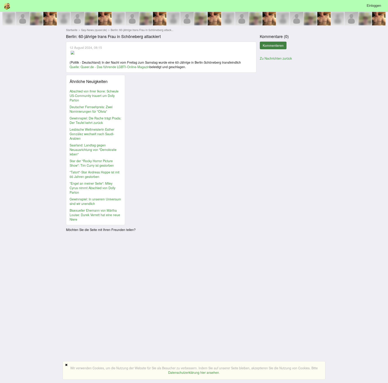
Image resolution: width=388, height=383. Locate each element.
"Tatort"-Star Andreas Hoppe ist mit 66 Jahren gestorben (94, 174)
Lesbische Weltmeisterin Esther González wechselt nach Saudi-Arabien (92, 134)
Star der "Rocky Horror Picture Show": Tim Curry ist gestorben (92, 163)
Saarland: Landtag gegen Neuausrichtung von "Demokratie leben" (93, 149)
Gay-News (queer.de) (94, 30)
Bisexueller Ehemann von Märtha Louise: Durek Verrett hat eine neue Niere (95, 215)
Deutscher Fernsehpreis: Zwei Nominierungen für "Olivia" (91, 109)
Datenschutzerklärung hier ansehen (193, 372)
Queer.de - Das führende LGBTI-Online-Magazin (115, 67)
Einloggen (374, 5)
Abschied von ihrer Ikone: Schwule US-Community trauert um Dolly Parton (94, 95)
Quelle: (75, 67)
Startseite (71, 30)
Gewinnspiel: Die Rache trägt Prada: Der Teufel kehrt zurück (95, 120)
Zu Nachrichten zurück (276, 58)
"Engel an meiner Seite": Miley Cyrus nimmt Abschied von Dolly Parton (92, 188)
